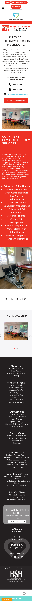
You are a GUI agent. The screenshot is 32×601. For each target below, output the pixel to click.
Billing (8, 2)
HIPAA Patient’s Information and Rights (17, 482)
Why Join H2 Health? (17, 495)
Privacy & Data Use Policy (17, 485)
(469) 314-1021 (18, 89)
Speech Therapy (16, 421)
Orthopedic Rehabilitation (16, 186)
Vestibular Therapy (16, 215)
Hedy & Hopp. (19, 581)
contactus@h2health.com (17, 548)
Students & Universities (16, 500)
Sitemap (16, 376)
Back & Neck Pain (16, 387)
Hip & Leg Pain (16, 392)
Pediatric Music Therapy (17, 465)
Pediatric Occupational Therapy (17, 457)
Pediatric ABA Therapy (17, 462)
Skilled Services (17, 440)
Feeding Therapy (17, 467)
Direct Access (16, 371)
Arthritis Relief (16, 385)
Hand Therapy (17, 419)
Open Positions (17, 497)
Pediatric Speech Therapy (17, 460)
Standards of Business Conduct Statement (17, 477)
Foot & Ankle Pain (16, 400)
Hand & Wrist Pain (16, 395)
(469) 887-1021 (18, 85)
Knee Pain (16, 397)
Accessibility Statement (16, 373)
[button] (1, 335)
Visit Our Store (16, 7)
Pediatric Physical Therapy (16, 455)
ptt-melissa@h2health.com (18, 94)
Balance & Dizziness (16, 402)
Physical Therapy (17, 414)
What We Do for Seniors (16, 436)
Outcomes (17, 443)
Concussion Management (17, 205)
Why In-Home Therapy (17, 438)
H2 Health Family (16, 368)
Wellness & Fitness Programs (17, 424)
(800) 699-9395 (16, 598)
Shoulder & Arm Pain (16, 390)
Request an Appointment (19, 2)
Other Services (17, 426)
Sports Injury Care (17, 202)
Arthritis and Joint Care (16, 225)
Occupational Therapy (17, 416)
